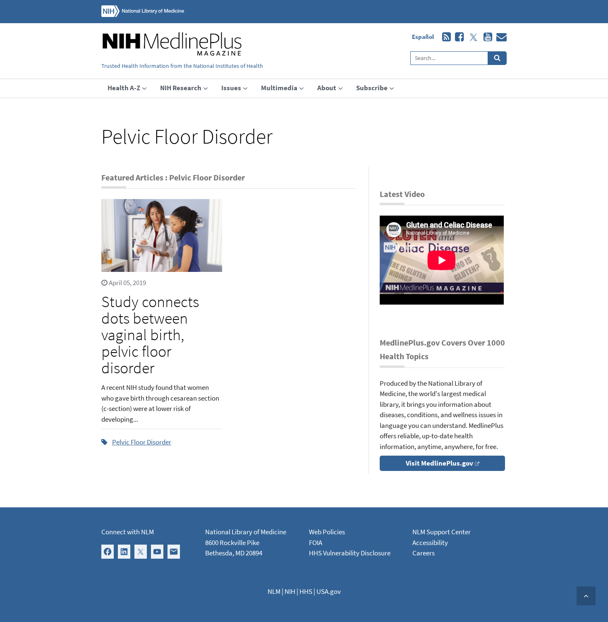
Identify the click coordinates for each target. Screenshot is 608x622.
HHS (305, 591)
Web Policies (327, 531)
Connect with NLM (127, 531)
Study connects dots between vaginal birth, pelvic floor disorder (150, 334)
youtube (485, 37)
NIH (290, 591)
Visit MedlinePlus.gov (439, 463)
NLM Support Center (441, 531)
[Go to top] (586, 595)
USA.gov (328, 591)
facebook (457, 37)
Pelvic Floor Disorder (141, 442)
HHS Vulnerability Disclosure (349, 552)
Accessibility (430, 542)
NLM (274, 591)
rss (444, 37)
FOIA (315, 542)
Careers (423, 552)
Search (497, 58)
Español (423, 37)
